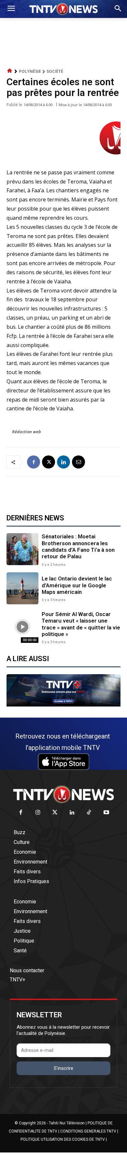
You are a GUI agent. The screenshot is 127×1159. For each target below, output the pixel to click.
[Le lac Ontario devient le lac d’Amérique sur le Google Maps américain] (22, 588)
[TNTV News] (63, 794)
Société (55, 71)
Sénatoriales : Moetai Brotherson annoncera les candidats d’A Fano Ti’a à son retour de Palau (78, 546)
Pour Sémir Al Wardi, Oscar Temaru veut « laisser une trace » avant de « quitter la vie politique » (81, 624)
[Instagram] (38, 813)
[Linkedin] (63, 461)
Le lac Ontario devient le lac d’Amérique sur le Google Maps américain (77, 585)
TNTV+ (17, 979)
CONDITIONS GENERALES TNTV (88, 1131)
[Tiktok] (89, 813)
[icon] (10, 71)
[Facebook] (33, 461)
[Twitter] (55, 813)
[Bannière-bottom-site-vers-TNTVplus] (63, 705)
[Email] (78, 461)
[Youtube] (106, 813)
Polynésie (30, 71)
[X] (48, 461)
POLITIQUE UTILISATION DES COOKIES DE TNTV (63, 1139)
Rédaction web (26, 432)
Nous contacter (27, 970)
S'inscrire (63, 1068)
